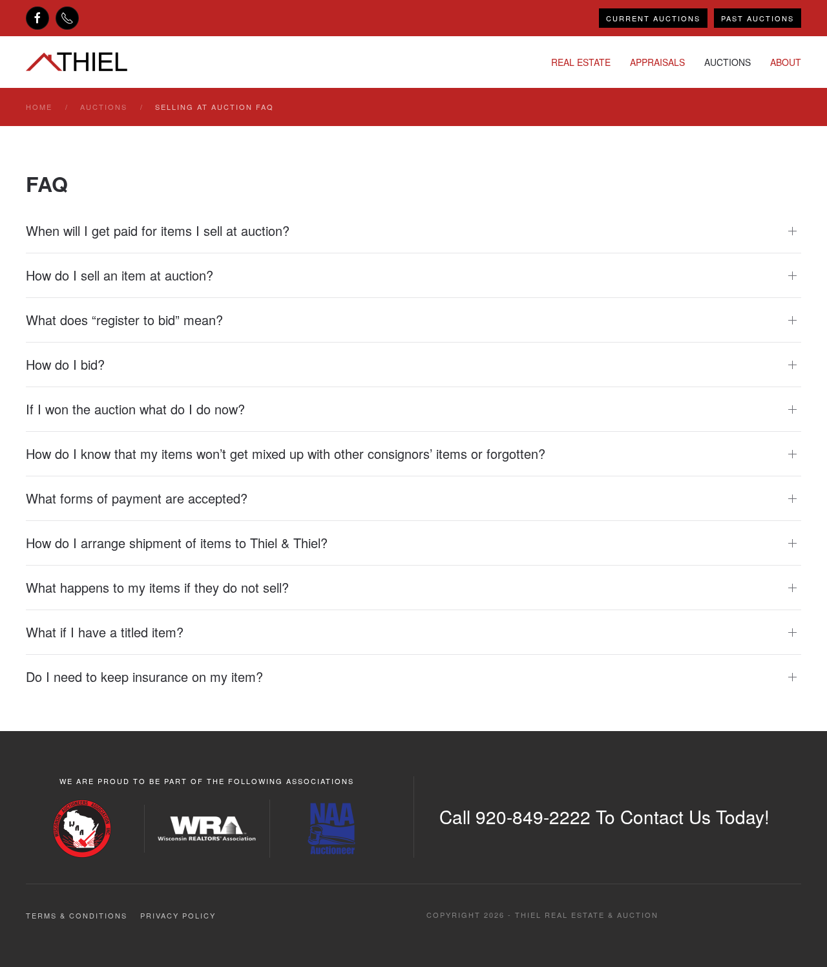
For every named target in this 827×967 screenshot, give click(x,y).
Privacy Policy (178, 915)
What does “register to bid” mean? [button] (124, 320)
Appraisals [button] (657, 62)
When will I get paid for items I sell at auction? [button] (157, 231)
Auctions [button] (727, 62)
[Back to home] (76, 62)
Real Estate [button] (581, 62)
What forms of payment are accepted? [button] (136, 498)
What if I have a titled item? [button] (104, 632)
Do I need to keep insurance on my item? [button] (144, 677)
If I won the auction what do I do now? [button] (135, 409)
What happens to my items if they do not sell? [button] (157, 588)
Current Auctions (653, 18)
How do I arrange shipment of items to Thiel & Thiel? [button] (177, 543)
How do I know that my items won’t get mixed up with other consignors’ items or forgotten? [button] (285, 454)
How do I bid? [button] (65, 365)
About (785, 62)
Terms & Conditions (76, 915)
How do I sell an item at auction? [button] (119, 275)
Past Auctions (757, 18)
